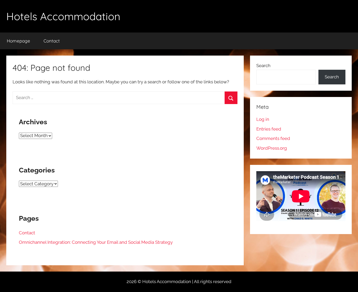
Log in (262, 119)
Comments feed (273, 138)
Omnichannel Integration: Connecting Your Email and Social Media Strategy (96, 242)
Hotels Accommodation (63, 16)
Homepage (18, 41)
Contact (52, 41)
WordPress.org (271, 148)
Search (263, 65)
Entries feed (268, 129)
